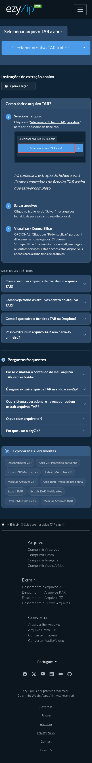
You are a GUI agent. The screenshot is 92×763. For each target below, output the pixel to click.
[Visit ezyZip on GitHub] (69, 673)
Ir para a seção (18, 86)
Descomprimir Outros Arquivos (46, 603)
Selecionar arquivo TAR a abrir (40, 47)
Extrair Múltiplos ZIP (58, 472)
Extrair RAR (15, 491)
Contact (46, 741)
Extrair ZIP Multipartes (23, 472)
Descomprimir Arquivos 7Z (42, 597)
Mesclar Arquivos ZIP (22, 482)
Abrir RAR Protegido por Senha (63, 482)
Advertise (46, 707)
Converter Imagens (43, 635)
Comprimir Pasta (41, 554)
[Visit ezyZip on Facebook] (25, 673)
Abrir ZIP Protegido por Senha (58, 463)
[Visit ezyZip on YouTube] (43, 673)
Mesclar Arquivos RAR (58, 501)
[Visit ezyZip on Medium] (61, 673)
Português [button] (44, 661)
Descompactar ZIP (19, 463)
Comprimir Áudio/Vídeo (46, 565)
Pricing (46, 715)
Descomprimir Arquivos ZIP (43, 587)
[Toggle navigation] (80, 9)
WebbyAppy (40, 695)
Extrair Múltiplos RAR (22, 501)
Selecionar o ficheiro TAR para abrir (54, 122)
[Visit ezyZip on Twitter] (34, 673)
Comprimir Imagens (43, 560)
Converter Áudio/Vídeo (46, 640)
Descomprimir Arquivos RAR (44, 592)
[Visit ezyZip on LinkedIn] (52, 673)
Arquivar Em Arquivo (44, 624)
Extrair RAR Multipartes (46, 491)
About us (46, 724)
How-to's (46, 750)
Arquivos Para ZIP (42, 629)
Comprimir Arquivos (43, 549)
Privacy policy (46, 733)
